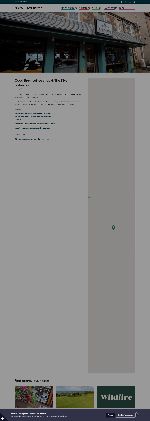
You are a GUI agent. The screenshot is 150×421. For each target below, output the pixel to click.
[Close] (137, 414)
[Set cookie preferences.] (4, 416)
